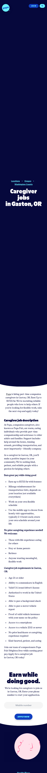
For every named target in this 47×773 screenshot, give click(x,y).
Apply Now (23, 716)
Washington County (24, 184)
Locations (15, 181)
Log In (33, 6)
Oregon (27, 181)
